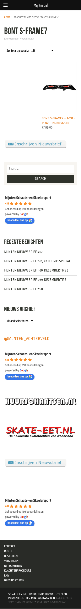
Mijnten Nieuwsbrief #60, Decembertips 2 (36, 270)
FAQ (6, 575)
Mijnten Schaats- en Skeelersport (28, 198)
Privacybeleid (16, 598)
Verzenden (11, 560)
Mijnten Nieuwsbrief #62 (23, 252)
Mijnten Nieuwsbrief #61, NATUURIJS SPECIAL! (37, 261)
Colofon (61, 594)
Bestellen (11, 556)
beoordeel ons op (17, 220)
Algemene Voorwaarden (40, 598)
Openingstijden (14, 580)
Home (7, 17)
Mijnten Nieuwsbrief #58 (23, 289)
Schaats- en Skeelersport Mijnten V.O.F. (31, 594)
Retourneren (13, 565)
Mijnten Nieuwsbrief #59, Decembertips (35, 280)
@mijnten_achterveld (26, 338)
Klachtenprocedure (17, 570)
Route (8, 551)
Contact (10, 546)
